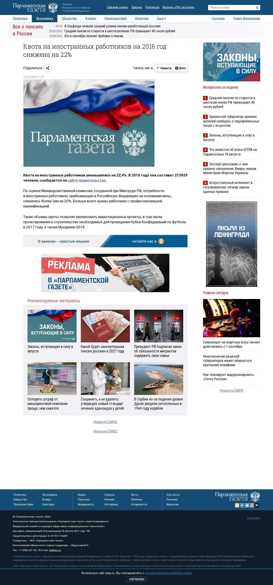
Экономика (44, 18)
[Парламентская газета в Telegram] (247, 505)
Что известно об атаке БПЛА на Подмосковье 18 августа (230, 151)
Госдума (218, 18)
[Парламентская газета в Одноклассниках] (252, 505)
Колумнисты (139, 504)
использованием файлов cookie (168, 573)
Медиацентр (86, 504)
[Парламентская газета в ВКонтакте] (242, 505)
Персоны (84, 499)
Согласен (136, 579)
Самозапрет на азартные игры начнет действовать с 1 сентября (231, 344)
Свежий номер (117, 7)
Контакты (173, 494)
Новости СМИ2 (105, 422)
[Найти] (257, 7)
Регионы (136, 499)
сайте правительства (87, 180)
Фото (134, 494)
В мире (91, 18)
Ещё (160, 18)
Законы (136, 7)
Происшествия (116, 18)
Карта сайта (253, 518)
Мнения (109, 499)
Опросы (110, 494)
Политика (20, 18)
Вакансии (173, 504)
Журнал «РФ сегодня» (179, 7)
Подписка (152, 7)
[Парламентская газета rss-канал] (237, 505)
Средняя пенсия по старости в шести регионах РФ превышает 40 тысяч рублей (112, 31)
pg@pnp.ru (55, 550)
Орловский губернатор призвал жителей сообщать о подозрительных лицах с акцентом (231, 121)
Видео (82, 494)
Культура (141, 18)
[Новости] (164, 68)
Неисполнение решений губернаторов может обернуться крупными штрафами (227, 360)
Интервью (111, 504)
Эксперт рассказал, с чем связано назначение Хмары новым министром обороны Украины (229, 168)
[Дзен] (180, 68)
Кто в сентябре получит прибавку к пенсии (86, 36)
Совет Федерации (246, 18)
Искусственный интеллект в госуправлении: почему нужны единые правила (228, 187)
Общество (69, 18)
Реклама (172, 499)
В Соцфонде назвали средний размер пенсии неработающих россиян (108, 26)
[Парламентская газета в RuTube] (257, 505)
